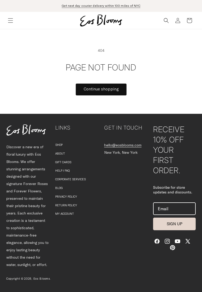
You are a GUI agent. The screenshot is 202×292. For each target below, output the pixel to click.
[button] (10, 20)
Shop (59, 145)
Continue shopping (101, 89)
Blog (59, 188)
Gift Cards (63, 162)
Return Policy (66, 205)
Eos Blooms (41, 278)
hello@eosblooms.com (123, 145)
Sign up (174, 223)
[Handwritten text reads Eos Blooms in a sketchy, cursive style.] (26, 130)
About (60, 153)
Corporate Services (70, 179)
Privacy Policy (66, 196)
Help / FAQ (62, 170)
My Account (64, 213)
